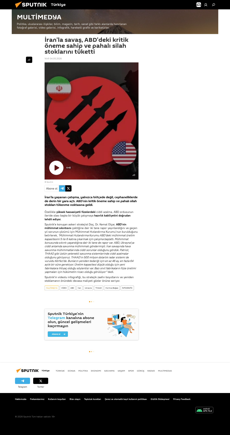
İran (79, 288)
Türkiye (60, 370)
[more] (29, 60)
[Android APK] (204, 410)
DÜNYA (71, 370)
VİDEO (64, 288)
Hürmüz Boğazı (111, 288)
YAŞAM (121, 370)
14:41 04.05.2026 (53, 58)
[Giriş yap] (206, 5)
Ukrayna (88, 288)
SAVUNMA (109, 370)
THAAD (98, 288)
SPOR (131, 370)
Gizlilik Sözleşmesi (160, 399)
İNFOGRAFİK (127, 288)
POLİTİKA (83, 370)
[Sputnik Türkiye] (32, 8)
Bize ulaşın (75, 399)
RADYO (151, 370)
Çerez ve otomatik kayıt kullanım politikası (126, 399)
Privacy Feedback (181, 399)
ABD (72, 288)
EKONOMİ (96, 370)
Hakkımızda (20, 399)
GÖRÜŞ (140, 370)
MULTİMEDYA (51, 288)
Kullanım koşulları (57, 399)
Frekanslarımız (37, 399)
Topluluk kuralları (92, 399)
